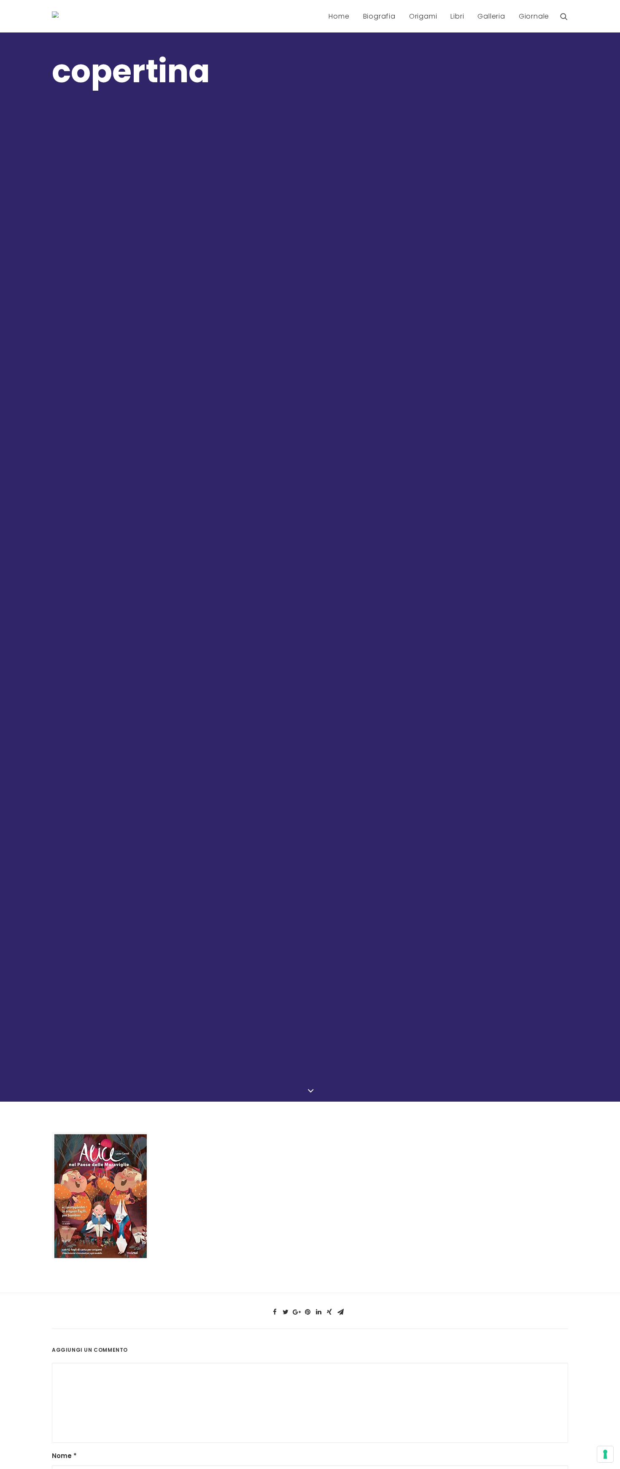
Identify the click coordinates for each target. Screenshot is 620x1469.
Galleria (491, 16)
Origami (423, 16)
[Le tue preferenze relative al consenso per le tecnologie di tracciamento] (605, 1454)
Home (339, 16)
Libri (457, 16)
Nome (64, 1455)
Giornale (534, 16)
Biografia (379, 16)
